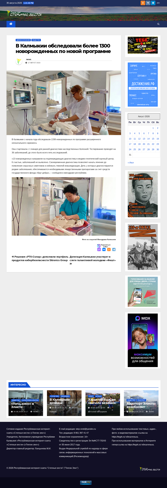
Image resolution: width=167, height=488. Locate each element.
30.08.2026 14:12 (136, 412)
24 (130, 149)
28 (148, 149)
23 (158, 144)
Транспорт (141, 400)
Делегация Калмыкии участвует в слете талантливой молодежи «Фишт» (93, 258)
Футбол (98, 396)
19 (139, 144)
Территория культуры (30, 400)
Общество (36, 40)
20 (144, 144)
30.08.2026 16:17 (21, 412)
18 (134, 144)
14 (148, 139)
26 (139, 149)
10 (130, 139)
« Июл (131, 163)
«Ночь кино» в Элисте (22, 405)
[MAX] (99, 250)
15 (153, 139)
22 (153, 144)
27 (144, 149)
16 (158, 139)
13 (144, 139)
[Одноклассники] (109, 250)
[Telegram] (114, 250)
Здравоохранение (23, 40)
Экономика (65, 396)
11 (135, 139)
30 (158, 149)
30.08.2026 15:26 (59, 408)
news (28, 59)
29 (153, 149)
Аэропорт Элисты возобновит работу (141, 407)
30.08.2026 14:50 (98, 408)
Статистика (54, 396)
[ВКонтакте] (104, 250)
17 (130, 144)
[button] (158, 24)
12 (139, 139)
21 (148, 144)
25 (134, 149)
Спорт (91, 396)
